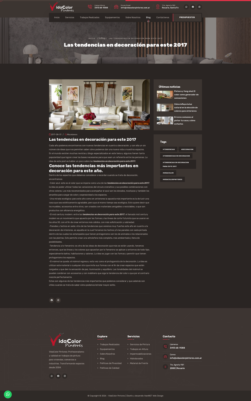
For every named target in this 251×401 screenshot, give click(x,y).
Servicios (69, 17)
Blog (148, 17)
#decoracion (187, 149)
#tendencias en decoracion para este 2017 (176, 164)
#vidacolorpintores (172, 179)
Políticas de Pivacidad (111, 363)
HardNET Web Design (153, 396)
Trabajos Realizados (89, 17)
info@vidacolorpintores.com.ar (135, 8)
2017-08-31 (56, 134)
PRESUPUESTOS (187, 17)
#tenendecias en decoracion (176, 156)
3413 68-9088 (101, 8)
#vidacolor (168, 173)
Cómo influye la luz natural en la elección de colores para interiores (186, 107)
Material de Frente (139, 363)
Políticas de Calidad (109, 368)
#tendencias (169, 149)
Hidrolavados (136, 358)
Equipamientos (112, 17)
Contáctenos (162, 17)
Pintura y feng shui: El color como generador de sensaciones (186, 94)
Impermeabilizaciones (140, 354)
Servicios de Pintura (140, 344)
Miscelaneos (72, 134)
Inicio (56, 17)
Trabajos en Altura (139, 349)
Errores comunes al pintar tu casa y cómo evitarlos (184, 120)
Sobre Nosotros (133, 17)
